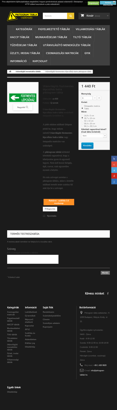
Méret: (84, 112)
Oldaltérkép (30, 347)
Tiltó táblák (82, 37)
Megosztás (50, 209)
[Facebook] (114, 158)
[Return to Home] (10, 71)
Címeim (46, 319)
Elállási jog (30, 343)
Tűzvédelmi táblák (23, 45)
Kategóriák (24, 29)
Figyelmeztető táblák (54, 29)
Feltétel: (46, 103)
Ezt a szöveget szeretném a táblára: (22, 253)
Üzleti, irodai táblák (25, 53)
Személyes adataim (51, 323)
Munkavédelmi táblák (51, 37)
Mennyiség (86, 94)
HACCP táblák (19, 37)
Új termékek (30, 316)
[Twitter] (114, 170)
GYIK (87, 53)
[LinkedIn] (114, 181)
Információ (18, 61)
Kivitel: (84, 102)
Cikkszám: (47, 99)
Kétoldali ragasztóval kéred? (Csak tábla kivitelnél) (93, 130)
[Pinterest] (114, 176)
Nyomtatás (51, 216)
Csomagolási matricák (62, 53)
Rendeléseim (48, 312)
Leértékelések (31, 312)
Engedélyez (93, 3)
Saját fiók (48, 307)
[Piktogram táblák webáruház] (23, 16)
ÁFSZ (27, 329)
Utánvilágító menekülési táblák (67, 45)
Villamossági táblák (90, 29)
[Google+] (114, 164)
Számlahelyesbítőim (52, 316)
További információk (108, 3)
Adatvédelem (30, 339)
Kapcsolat (40, 61)
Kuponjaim (48, 327)
